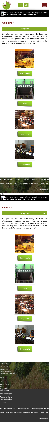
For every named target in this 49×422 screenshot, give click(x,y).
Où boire (3, 381)
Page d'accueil (5, 363)
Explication (4, 369)
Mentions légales (23, 179)
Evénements (25, 164)
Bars (25, 103)
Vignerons (3, 377)
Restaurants (25, 73)
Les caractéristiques (7, 374)
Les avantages (5, 372)
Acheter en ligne (6, 394)
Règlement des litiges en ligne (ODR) (35, 183)
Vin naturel (4, 366)
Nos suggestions (6, 399)
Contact (3, 402)
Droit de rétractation (13, 183)
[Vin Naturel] (7, 5)
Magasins (25, 134)
